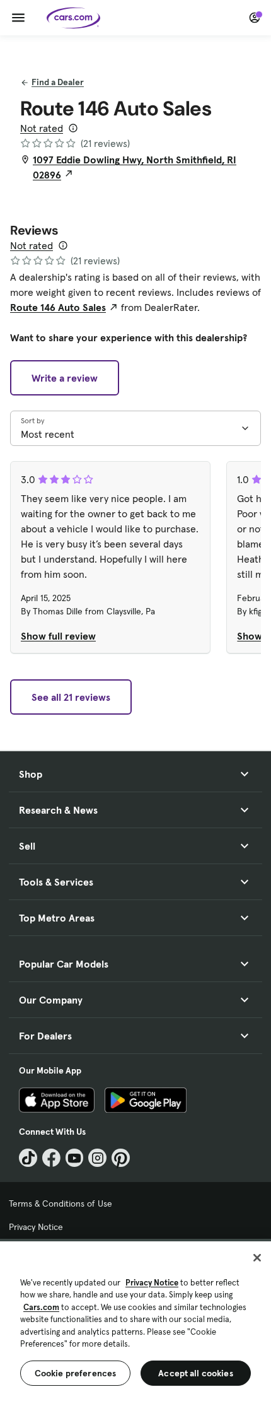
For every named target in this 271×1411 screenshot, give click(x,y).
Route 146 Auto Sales (58, 307)
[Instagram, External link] (97, 1158)
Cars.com (41, 1307)
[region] (135, 1325)
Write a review (65, 378)
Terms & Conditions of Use (60, 1203)
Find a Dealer (58, 82)
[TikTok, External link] (28, 1158)
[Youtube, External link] (75, 1158)
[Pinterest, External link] (121, 1158)
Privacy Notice (36, 1226)
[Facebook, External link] (51, 1158)
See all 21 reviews (71, 697)
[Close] (257, 1258)
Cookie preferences (76, 1373)
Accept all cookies (195, 1373)
